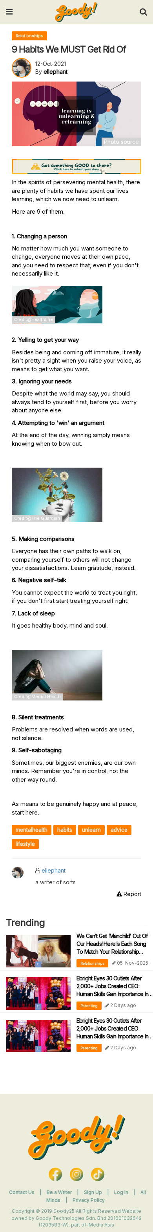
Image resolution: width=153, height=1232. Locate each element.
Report (131, 894)
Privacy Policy (89, 1200)
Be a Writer (59, 1192)
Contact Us (22, 1192)
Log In (121, 1192)
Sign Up (93, 1192)
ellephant (54, 870)
